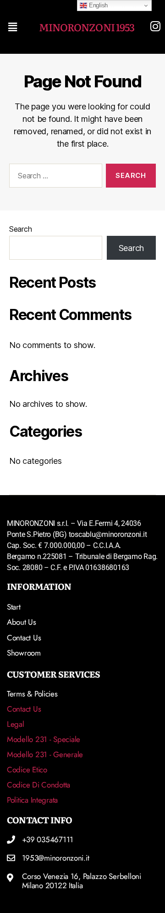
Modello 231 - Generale (45, 754)
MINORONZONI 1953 (86, 26)
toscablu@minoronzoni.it (108, 534)
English (97, 5)
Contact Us (24, 708)
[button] (16, 26)
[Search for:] (54, 177)
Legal (15, 724)
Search (20, 229)
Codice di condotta (38, 784)
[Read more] (155, 26)
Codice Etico (27, 769)
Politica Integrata (32, 799)
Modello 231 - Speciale (43, 739)
